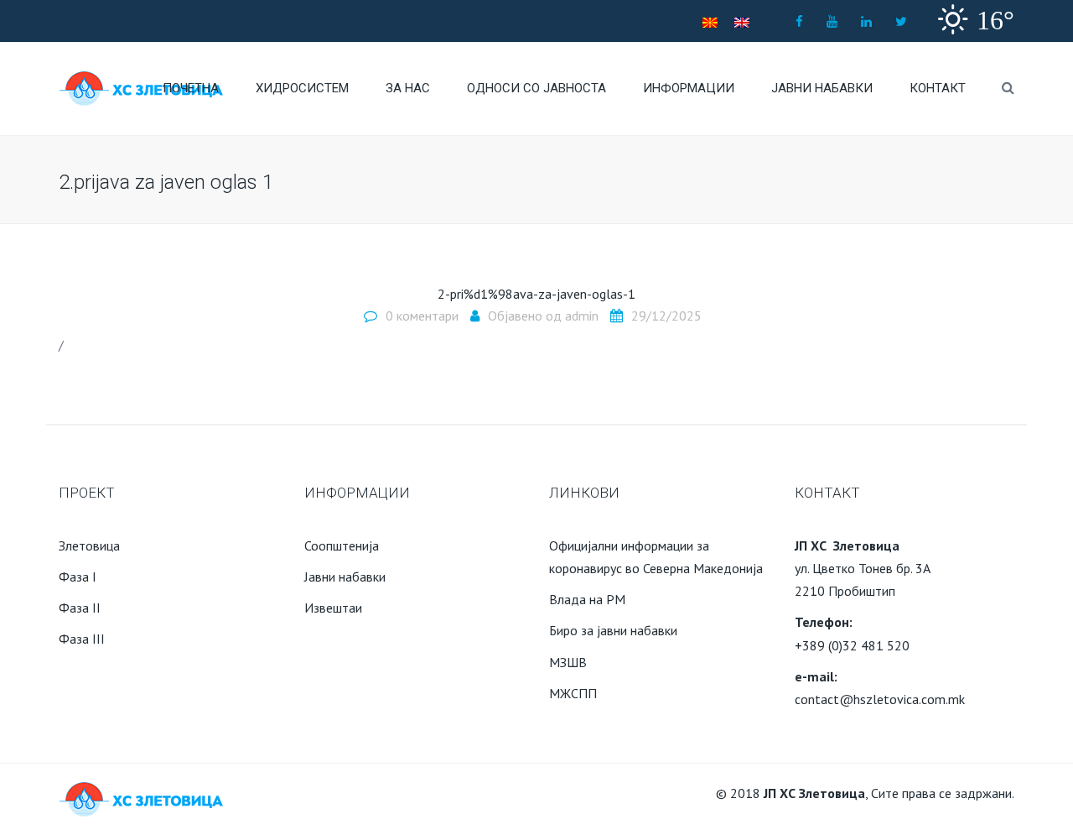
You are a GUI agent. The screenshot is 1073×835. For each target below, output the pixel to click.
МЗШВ (568, 662)
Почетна (191, 88)
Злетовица (89, 545)
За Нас (408, 88)
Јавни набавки (822, 88)
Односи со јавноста (536, 88)
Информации (688, 88)
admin (582, 315)
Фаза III (82, 638)
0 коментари (422, 315)
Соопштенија (341, 545)
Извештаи (333, 607)
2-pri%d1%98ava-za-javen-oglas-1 (536, 293)
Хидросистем (302, 88)
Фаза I (77, 576)
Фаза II (80, 607)
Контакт (938, 88)
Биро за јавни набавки (613, 630)
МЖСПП (573, 693)
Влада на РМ (587, 599)
